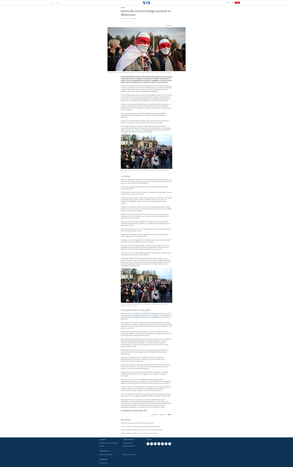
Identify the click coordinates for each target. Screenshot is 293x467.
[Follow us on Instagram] (169, 443)
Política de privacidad (129, 446)
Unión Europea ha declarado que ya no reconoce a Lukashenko (139, 317)
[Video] (227, 3)
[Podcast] (162, 443)
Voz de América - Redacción (128, 18)
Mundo (123, 7)
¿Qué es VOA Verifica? (129, 454)
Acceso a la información (106, 454)
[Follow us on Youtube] (155, 443)
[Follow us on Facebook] (147, 443)
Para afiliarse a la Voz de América (108, 443)
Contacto (101, 446)
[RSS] (158, 443)
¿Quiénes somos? (127, 443)
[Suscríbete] (166, 443)
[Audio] (232, 3)
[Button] (169, 25)
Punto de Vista (103, 463)
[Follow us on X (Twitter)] (151, 443)
